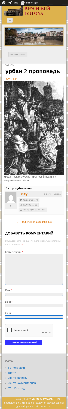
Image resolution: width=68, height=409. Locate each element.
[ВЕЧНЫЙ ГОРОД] (27, 10)
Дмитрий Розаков (42, 398)
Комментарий (14, 252)
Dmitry (24, 194)
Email (8, 301)
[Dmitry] (10, 197)
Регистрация (16, 367)
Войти (12, 373)
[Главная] (3, 3)
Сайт (8, 313)
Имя (8, 290)
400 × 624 (11, 78)
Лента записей (18, 378)
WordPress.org (16, 388)
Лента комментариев (22, 383)
